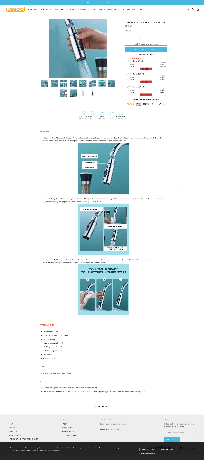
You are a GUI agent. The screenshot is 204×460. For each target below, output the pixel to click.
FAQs (10, 424)
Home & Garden (34, 9)
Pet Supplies (92, 9)
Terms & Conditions (69, 435)
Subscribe (172, 440)
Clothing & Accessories (50, 9)
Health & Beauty (67, 9)
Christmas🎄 (132, 9)
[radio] (146, 63)
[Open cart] (198, 9)
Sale (140, 9)
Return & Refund (68, 431)
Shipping (65, 424)
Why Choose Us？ (15, 435)
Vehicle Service (120, 9)
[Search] (193, 9)
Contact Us (12, 431)
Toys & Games (81, 9)
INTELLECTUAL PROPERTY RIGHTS (23, 439)
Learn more (56, 450)
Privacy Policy (67, 428)
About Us (12, 428)
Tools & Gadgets (105, 9)
